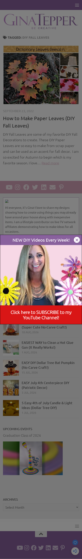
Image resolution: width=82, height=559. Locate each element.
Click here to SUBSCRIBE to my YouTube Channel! (41, 314)
